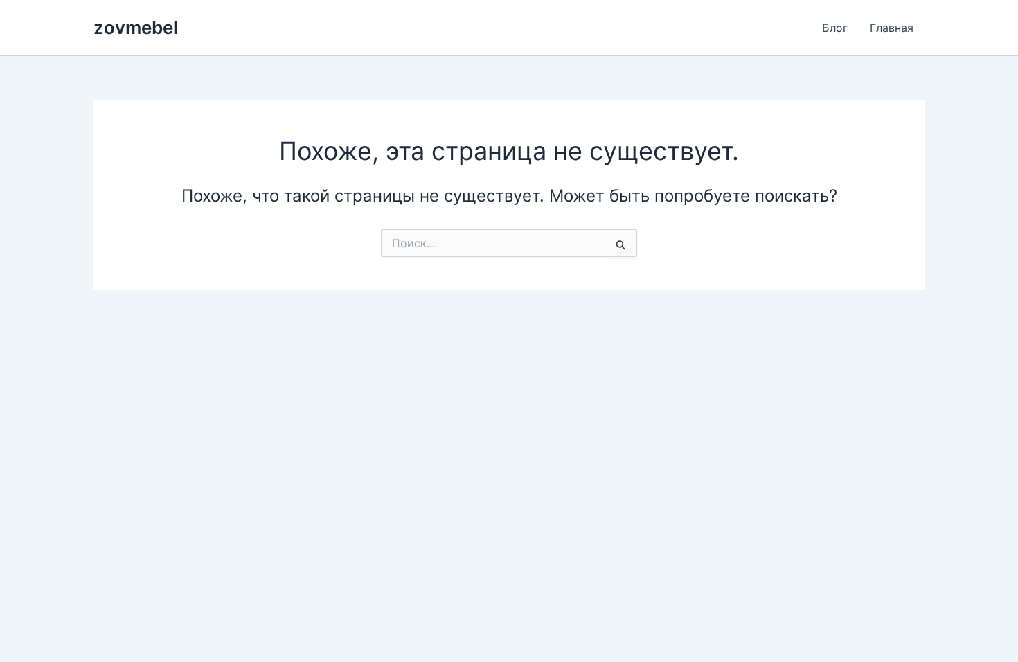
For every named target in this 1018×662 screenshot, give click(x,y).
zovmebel (135, 27)
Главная (891, 28)
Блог (835, 28)
